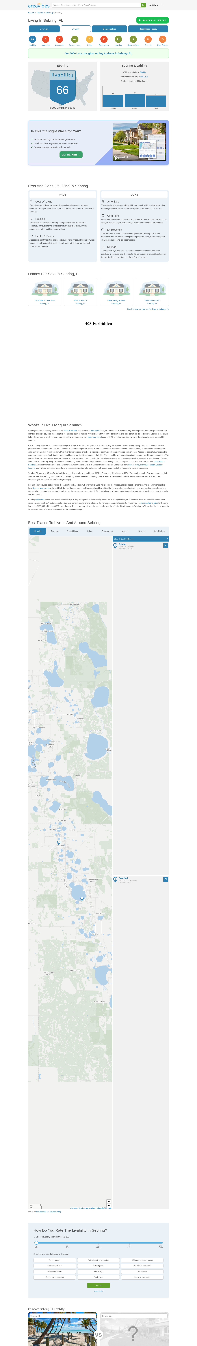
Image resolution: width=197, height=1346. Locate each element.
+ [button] (109, 1201)
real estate (39, 500)
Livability (152, 5)
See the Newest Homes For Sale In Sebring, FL (148, 309)
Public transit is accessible (98, 1260)
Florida (40, 13)
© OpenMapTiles (102, 1208)
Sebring (49, 13)
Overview (44, 29)
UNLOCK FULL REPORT (154, 20)
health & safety (156, 465)
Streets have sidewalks (55, 1277)
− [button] (109, 1205)
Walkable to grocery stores (142, 1260)
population (95, 430)
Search (31, 13)
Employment (107, 531)
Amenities (55, 531)
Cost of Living (72, 531)
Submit (98, 1285)
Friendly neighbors (55, 1271)
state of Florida (70, 430)
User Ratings (159, 531)
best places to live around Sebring (48, 1212)
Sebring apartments (41, 488)
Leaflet (110, 1208)
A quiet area (98, 1277)
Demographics (109, 29)
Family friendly (54, 1260)
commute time (94, 437)
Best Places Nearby (148, 29)
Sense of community (142, 1277)
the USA (144, 77)
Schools (141, 531)
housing (31, 468)
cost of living (133, 465)
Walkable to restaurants (142, 1266)
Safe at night (98, 1271)
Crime (89, 531)
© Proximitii (73, 1208)
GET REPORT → (71, 154)
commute (144, 465)
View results (98, 1291)
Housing (124, 531)
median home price (149, 503)
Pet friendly (142, 1271)
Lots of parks (98, 1266)
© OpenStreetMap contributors (86, 1208)
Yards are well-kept (54, 1266)
